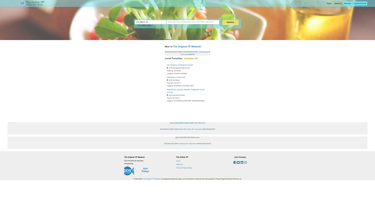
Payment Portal (360, 3)
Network (347, 3)
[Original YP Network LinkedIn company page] (242, 162)
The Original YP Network (151, 179)
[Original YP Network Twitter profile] (238, 162)
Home (329, 3)
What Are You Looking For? (178, 20)
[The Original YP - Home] (22, 5)
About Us (338, 3)
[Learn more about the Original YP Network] (129, 172)
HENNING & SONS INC (176, 77)
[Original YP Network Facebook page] (234, 162)
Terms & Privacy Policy (184, 168)
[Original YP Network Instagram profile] (245, 162)
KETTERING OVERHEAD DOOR (180, 65)
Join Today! (145, 170)
